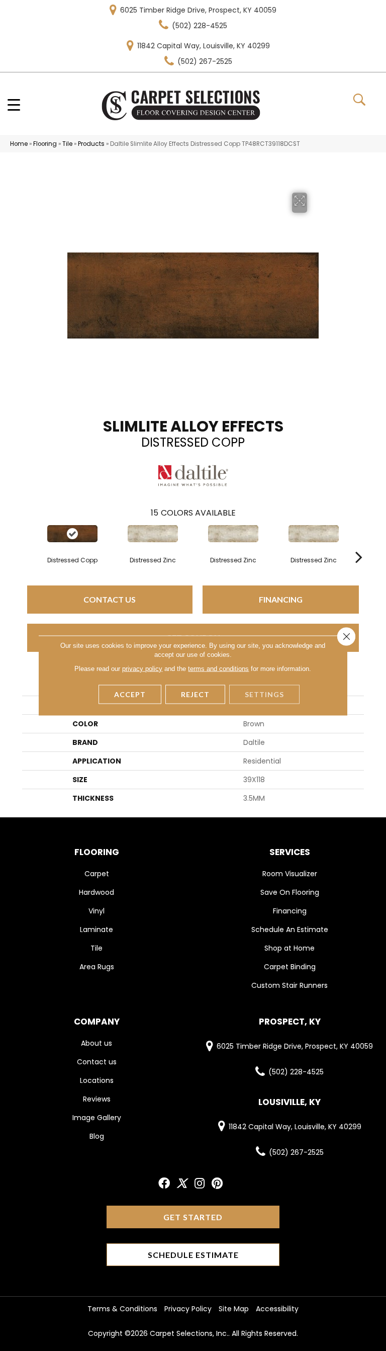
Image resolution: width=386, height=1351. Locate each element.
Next (358, 542)
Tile (67, 144)
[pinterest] (217, 1183)
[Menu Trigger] (14, 104)
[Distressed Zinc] (153, 534)
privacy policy (142, 668)
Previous (27, 542)
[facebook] (164, 1183)
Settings (264, 694)
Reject (195, 694)
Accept (130, 694)
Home (19, 144)
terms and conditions (218, 668)
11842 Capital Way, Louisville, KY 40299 (203, 46)
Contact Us (109, 599)
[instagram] (200, 1183)
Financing (281, 599)
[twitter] (181, 1183)
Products (91, 144)
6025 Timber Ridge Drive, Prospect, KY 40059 (198, 10)
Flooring (45, 144)
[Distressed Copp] (72, 534)
